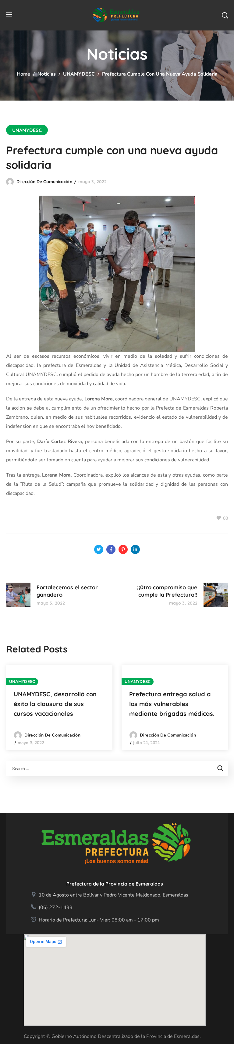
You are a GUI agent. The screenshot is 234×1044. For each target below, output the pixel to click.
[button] (225, 15)
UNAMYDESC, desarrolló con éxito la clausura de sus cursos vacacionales (55, 703)
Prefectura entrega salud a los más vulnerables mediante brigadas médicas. (171, 703)
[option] (59, 707)
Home (23, 74)
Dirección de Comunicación (44, 181)
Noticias (46, 74)
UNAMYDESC (79, 74)
